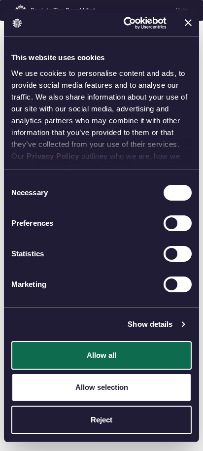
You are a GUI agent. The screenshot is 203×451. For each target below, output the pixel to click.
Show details (150, 324)
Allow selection (101, 387)
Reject (101, 420)
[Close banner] (188, 22)
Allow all (101, 355)
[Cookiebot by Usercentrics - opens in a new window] (126, 23)
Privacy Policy (53, 156)
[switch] (178, 223)
